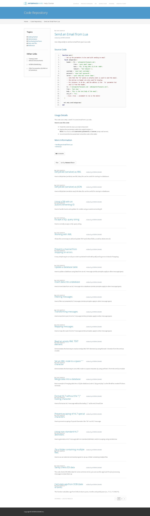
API (96, 3)
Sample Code (103, 3)
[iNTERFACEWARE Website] (39, 3)
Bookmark (60, 153)
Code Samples (60, 30)
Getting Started (33, 37)
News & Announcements (36, 60)
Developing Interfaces (35, 41)
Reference (31, 45)
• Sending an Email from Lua (63, 144)
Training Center (33, 59)
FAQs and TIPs (32, 43)
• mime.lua (58, 147)
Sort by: (67, 163)
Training (111, 3)
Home (26, 21)
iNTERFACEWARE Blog (35, 64)
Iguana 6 (76, 3)
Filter (57, 163)
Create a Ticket (121, 3)
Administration (32, 39)
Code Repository (36, 21)
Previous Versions (86, 3)
